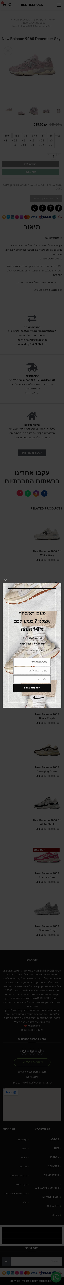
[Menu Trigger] (59, 5)
